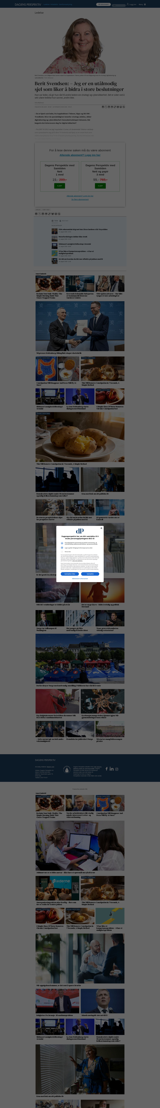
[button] (80, 551)
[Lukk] (101, 528)
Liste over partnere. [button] (77, 561)
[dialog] (80, 554)
